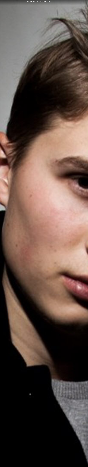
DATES (37, 1)
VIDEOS (34, 1)
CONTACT (49, 1)
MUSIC (31, 1)
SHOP (40, 1)
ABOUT (28, 1)
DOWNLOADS (44, 1)
